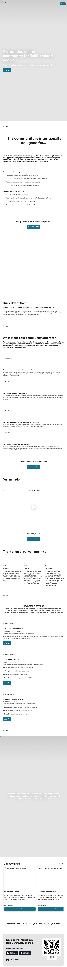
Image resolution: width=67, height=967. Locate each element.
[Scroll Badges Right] (62, 863)
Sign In (63, 3)
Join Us (7, 70)
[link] (20, 889)
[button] (33, 507)
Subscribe (20, 909)
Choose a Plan (33, 227)
